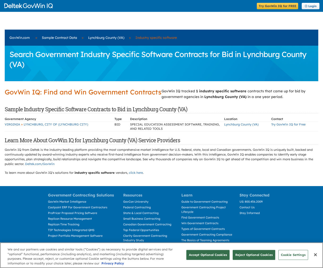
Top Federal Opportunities (141, 230)
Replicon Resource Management (70, 218)
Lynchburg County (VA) (106, 38)
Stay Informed (250, 213)
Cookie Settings (293, 255)
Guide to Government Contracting (204, 201)
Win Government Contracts (199, 223)
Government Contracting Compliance (206, 234)
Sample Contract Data (59, 38)
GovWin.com (19, 38)
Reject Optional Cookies (254, 255)
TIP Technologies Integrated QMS (71, 230)
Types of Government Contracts (203, 229)
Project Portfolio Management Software (75, 235)
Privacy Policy (112, 263)
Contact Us (247, 207)
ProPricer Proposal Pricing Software (72, 213)
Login (312, 6)
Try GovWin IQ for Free (288, 124)
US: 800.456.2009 (251, 201)
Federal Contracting (137, 207)
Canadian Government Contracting (147, 224)
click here (136, 172)
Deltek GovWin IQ (129, 5)
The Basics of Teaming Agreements (205, 240)
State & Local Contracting (141, 213)
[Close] (315, 255)
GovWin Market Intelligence (67, 201)
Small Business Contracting (141, 218)
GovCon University (135, 201)
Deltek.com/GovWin (40, 164)
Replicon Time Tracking (63, 224)
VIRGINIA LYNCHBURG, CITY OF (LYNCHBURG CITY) (46, 124)
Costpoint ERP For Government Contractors (77, 207)
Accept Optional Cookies (208, 255)
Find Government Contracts (200, 217)
